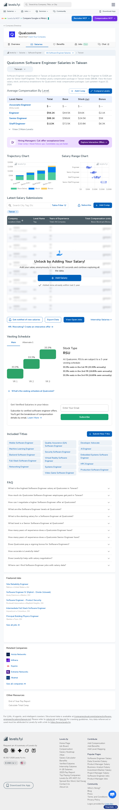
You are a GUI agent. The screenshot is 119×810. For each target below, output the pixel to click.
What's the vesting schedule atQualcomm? (33, 391)
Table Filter (57, 205)
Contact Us (64, 784)
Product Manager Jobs (98, 778)
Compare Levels (102, 91)
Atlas (61, 754)
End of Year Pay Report (19, 701)
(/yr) (87, 99)
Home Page (64, 743)
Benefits (60, 44)
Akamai (14, 677)
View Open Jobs (74, 319)
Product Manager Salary (99, 764)
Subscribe (86, 205)
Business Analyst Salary (99, 767)
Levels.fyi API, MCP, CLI (69, 778)
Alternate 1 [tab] (27, 342)
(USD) (108, 218)
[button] (13, 212)
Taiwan (81, 53)
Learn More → (34, 417)
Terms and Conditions (98, 796)
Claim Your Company (37, 37)
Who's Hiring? (94, 788)
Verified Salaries (67, 763)
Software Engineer (35, 53)
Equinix (14, 666)
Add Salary (61, 277)
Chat (104, 44)
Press (90, 794)
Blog (90, 791)
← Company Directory (12, 25)
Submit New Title (101, 433)
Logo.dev (109, 803)
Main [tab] (13, 342)
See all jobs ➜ (13, 625)
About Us (63, 787)
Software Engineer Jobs (98, 775)
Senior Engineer (18, 118)
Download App (109, 11)
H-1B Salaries (65, 769)
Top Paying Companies (69, 775)
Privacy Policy (94, 799)
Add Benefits (94, 746)
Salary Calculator (67, 757)
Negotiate (109, 807)
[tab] (14, 44)
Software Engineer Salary (99, 758)
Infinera (14, 660)
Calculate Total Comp (19, 705)
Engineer (14, 112)
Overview (15, 44)
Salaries (10, 11)
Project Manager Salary (98, 773)
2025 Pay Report (67, 772)
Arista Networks (18, 654)
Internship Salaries (100, 319)
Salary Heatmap (66, 752)
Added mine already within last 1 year (61, 285)
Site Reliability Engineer (17, 584)
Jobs (26, 11)
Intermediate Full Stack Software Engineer (26, 608)
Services (42, 11)
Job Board (63, 746)
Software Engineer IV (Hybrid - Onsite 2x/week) (28, 592)
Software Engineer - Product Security (23, 600)
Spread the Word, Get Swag (72, 781)
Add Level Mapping (96, 749)
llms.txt (63, 719)
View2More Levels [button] (22, 129)
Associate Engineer (20, 104)
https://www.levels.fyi (61, 722)
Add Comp (80, 91)
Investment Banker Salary (99, 770)
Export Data (53, 319)
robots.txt (50, 719)
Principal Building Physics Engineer (22, 616)
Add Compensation (96, 743)
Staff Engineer (17, 123)
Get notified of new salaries (26, 319)
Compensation (66, 749)
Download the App (20, 785)
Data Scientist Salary (97, 761)
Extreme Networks (19, 671)
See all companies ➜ (16, 683)
